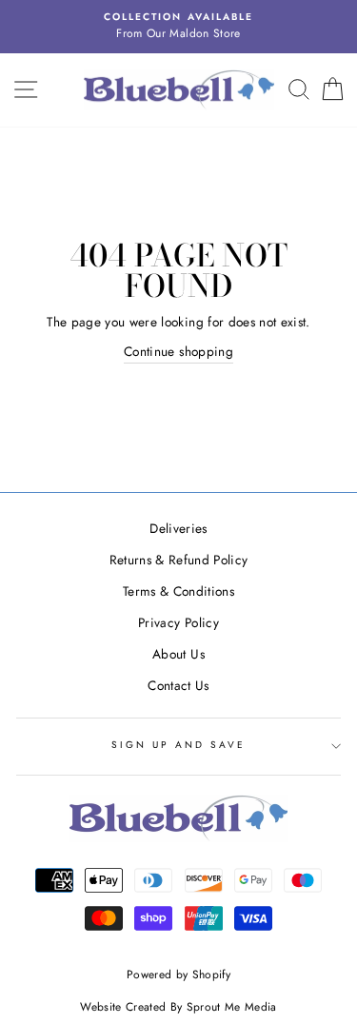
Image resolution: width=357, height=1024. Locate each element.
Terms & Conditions (178, 591)
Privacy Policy (178, 622)
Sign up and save (179, 745)
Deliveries (178, 528)
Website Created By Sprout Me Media (178, 1006)
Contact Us (178, 685)
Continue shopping (178, 351)
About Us (178, 653)
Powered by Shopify (178, 974)
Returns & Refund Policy (178, 559)
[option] (178, 27)
